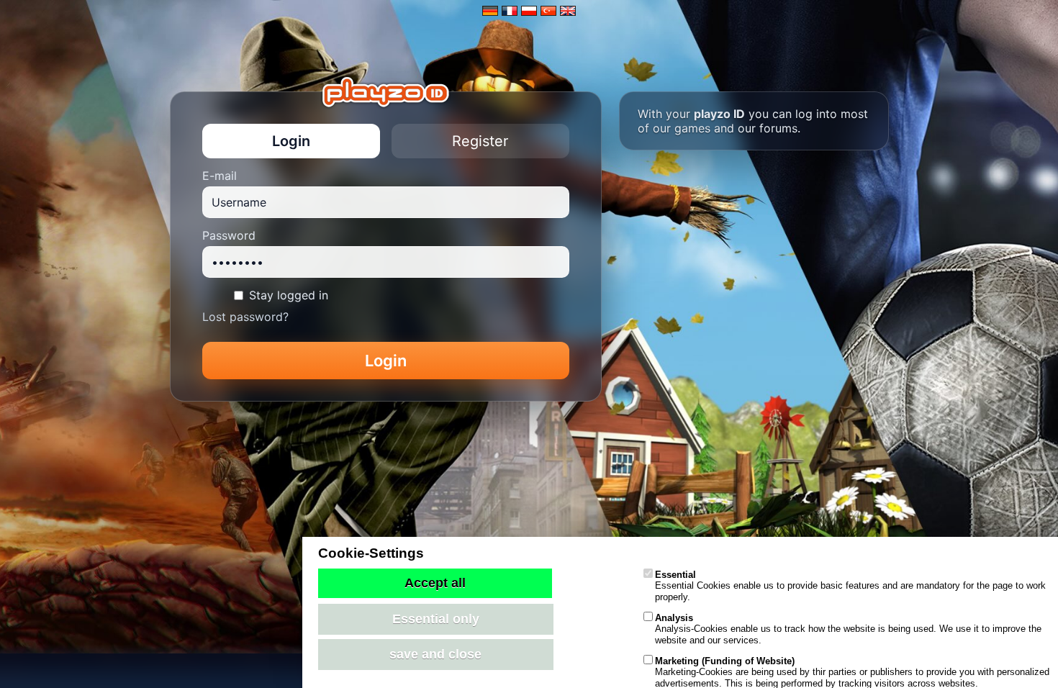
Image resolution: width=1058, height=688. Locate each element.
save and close (435, 654)
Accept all (435, 583)
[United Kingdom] (568, 11)
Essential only (435, 619)
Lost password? (245, 316)
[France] (509, 11)
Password (229, 235)
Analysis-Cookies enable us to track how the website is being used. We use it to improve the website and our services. (848, 629)
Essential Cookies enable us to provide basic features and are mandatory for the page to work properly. (850, 585)
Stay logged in (288, 295)
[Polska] (529, 11)
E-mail (219, 175)
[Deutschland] (490, 11)
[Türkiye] (548, 11)
